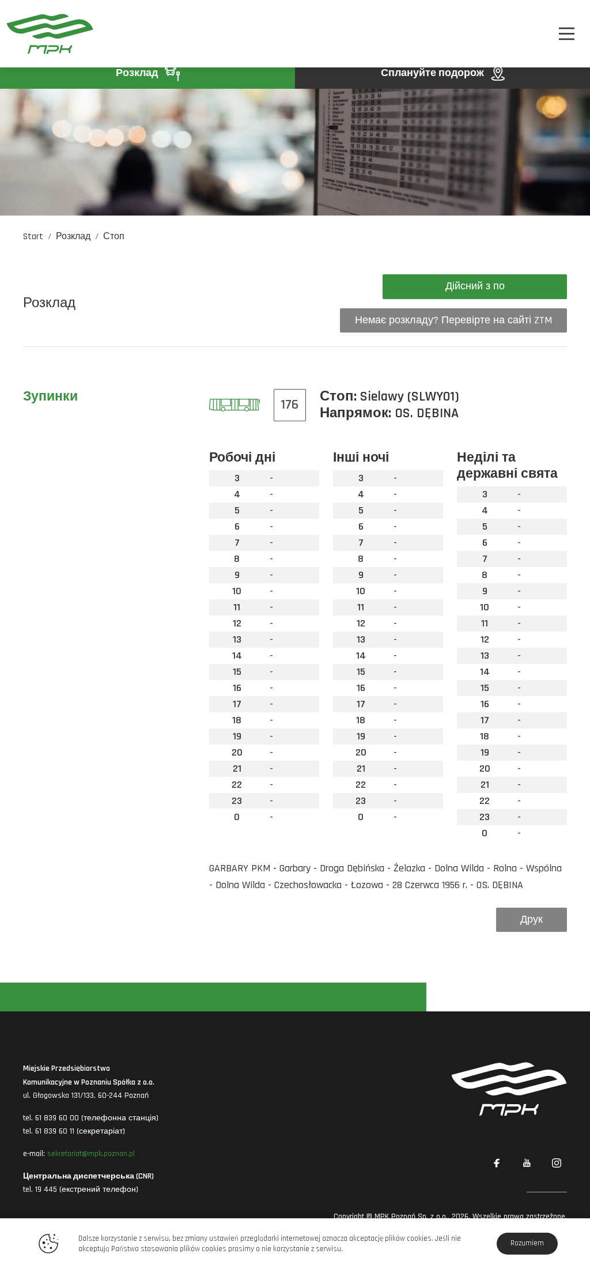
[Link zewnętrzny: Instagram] (556, 1163)
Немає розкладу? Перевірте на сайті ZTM (453, 320)
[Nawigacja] (566, 33)
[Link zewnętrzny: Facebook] (496, 1163)
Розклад (138, 73)
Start (33, 237)
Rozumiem (527, 1243)
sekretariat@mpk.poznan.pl (91, 1154)
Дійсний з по (475, 286)
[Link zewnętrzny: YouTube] (526, 1163)
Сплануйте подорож (433, 73)
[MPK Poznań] (50, 34)
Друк (531, 919)
